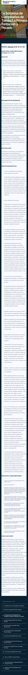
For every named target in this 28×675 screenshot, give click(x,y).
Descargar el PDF (9, 601)
